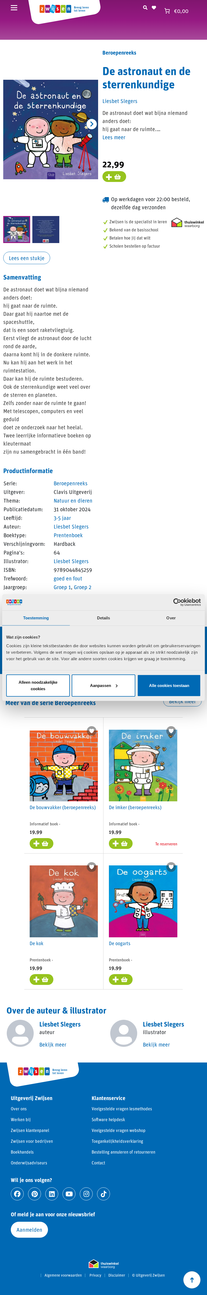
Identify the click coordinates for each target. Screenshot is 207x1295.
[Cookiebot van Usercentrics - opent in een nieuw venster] (177, 602)
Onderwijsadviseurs (29, 1163)
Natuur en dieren (73, 500)
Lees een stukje (26, 257)
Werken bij (21, 1119)
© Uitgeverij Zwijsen (148, 1275)
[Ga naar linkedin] (51, 1193)
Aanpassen (100, 685)
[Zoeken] (145, 7)
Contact (98, 1163)
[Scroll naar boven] (192, 1280)
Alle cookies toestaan (169, 685)
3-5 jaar (62, 517)
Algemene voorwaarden (63, 1275)
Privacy (95, 1275)
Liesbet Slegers (71, 526)
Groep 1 (62, 586)
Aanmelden (29, 1229)
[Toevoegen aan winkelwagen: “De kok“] (41, 979)
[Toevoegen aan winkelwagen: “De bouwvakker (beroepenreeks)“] (41, 843)
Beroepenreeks (71, 483)
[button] (91, 124)
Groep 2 (82, 586)
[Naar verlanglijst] (154, 7)
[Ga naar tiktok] (103, 1193)
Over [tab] (170, 618)
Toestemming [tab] (36, 618)
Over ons (19, 1108)
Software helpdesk (108, 1119)
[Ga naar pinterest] (34, 1193)
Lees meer (113, 137)
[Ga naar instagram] (86, 1193)
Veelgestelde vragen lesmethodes (122, 1108)
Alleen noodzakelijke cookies (38, 685)
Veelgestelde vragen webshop (119, 1130)
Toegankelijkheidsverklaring (117, 1141)
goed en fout (68, 578)
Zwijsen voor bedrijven (32, 1141)
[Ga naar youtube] (69, 1193)
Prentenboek (68, 535)
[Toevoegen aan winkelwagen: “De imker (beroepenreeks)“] (121, 843)
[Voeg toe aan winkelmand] (114, 176)
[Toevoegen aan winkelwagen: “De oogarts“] (121, 979)
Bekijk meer (182, 701)
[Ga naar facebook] (17, 1193)
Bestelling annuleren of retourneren (123, 1152)
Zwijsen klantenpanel (30, 1130)
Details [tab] (103, 618)
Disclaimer (116, 1275)
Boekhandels (22, 1152)
